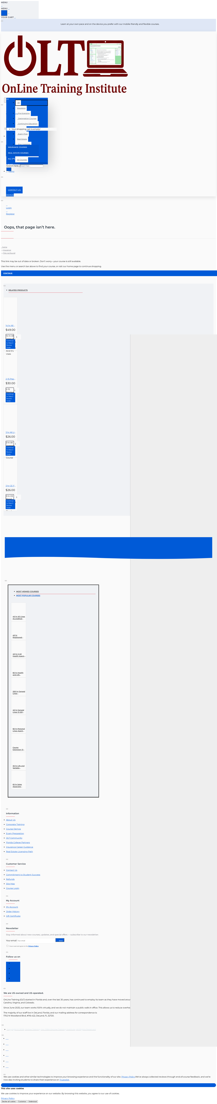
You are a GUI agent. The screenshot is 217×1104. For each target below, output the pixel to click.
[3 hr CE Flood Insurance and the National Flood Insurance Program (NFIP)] (17, 471)
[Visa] (7, 1038)
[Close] (2, 5)
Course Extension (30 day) (18, 748)
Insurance (21, 108)
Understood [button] (33, 1101)
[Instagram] (13, 969)
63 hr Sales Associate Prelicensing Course (18, 785)
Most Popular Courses (28, 595)
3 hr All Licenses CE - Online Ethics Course (11, 432)
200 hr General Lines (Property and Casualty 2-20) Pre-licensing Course (19, 692)
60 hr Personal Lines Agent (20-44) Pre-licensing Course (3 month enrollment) (19, 730)
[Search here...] (5, 100)
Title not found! (9, 253)
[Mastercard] (7, 1043)
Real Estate (22, 139)
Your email (11, 940)
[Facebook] (13, 964)
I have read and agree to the (24, 946)
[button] (10, 344)
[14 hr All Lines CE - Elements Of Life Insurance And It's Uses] (17, 310)
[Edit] (2, 104)
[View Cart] (5, 129)
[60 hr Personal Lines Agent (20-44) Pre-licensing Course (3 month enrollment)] (17, 722)
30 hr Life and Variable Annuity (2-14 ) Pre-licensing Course (19, 767)
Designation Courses (26, 118)
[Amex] (7, 1049)
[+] (173, 771)
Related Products (18, 290)
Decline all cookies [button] (9, 1101)
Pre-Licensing (23, 144)
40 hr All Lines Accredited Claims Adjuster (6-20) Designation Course (19, 618)
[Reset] (4, 13)
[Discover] (7, 1055)
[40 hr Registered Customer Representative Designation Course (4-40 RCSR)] (17, 628)
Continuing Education (27, 124)
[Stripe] (7, 1066)
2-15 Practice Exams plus (11, 379)
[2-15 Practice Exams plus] (17, 364)
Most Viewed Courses (27, 591)
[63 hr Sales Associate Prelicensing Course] (17, 777)
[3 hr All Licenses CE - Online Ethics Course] (17, 417)
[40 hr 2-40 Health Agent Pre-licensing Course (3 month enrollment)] (17, 647)
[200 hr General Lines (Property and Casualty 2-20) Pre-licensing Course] (17, 684)
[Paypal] (7, 1060)
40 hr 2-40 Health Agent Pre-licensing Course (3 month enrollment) (18, 655)
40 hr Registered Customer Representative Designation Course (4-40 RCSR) (19, 636)
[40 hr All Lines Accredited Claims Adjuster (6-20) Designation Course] (17, 609)
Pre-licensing (23, 113)
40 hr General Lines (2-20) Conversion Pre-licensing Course (18, 711)
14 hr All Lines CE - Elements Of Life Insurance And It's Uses (11, 325)
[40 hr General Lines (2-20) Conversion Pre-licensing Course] (17, 703)
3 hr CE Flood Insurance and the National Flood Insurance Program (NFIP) (11, 486)
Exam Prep (22, 134)
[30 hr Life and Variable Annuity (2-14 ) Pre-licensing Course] (17, 759)
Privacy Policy (128, 1077)
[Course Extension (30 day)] (17, 740)
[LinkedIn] (13, 974)
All (18, 103)
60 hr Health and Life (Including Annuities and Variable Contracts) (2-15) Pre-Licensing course (19, 674)
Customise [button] (22, 1101)
